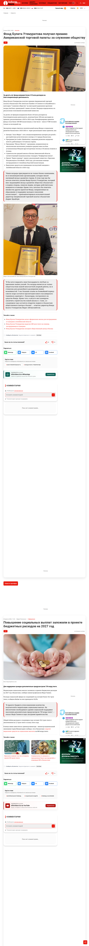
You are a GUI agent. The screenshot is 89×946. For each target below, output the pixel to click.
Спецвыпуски (52, 3)
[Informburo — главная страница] (10, 3)
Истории (25, 3)
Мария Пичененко (21, 619)
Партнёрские (62, 3)
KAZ (84, 3)
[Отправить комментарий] (53, 394)
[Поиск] (77, 3)
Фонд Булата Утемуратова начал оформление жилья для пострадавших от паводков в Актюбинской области (31, 320)
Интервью (42, 3)
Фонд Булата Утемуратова (33, 364)
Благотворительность (14, 364)
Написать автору (80, 42)
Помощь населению (48, 796)
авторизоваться (18, 390)
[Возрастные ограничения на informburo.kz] (73, 3)
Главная (5, 13)
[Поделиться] (85, 942)
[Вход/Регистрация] (80, 3)
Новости (17, 3)
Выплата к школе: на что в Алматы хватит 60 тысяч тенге (16, 757)
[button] (78, 8)
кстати (17, 30)
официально (32, 619)
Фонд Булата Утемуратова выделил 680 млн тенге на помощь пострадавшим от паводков (27, 325)
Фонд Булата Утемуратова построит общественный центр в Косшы (29, 329)
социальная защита (31, 796)
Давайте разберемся (33, 3)
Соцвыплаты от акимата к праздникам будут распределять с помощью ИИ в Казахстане (43, 758)
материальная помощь (14, 796)
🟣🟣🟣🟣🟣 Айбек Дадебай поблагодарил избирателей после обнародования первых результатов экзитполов (74, 130)
